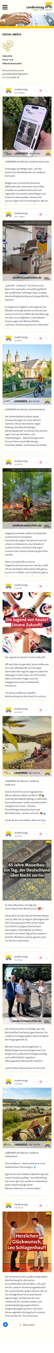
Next (51, 20)
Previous (3, 20)
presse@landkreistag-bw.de (15, 73)
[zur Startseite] (39, 9)
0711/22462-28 (12, 77)
